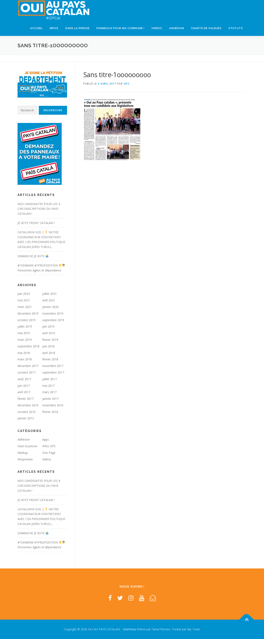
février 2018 (50, 359)
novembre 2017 (52, 366)
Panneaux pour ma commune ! (120, 28)
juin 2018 (48, 346)
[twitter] (120, 598)
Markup (23, 453)
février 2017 (25, 399)
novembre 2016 (52, 405)
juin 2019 (48, 326)
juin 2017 (24, 386)
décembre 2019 (28, 313)
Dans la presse (77, 28)
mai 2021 (24, 300)
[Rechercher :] (28, 110)
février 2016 (50, 412)
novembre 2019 (52, 313)
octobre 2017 (26, 372)
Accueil (36, 28)
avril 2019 (48, 333)
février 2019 (50, 340)
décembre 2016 (28, 405)
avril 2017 (24, 392)
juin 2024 (24, 294)
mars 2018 (25, 359)
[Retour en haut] (246, 619)
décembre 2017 (28, 366)
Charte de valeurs (206, 28)
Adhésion (176, 28)
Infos (54, 28)
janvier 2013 (26, 418)
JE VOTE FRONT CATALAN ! (36, 223)
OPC (127, 83)
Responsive (25, 459)
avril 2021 (48, 300)
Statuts (236, 28)
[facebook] (110, 598)
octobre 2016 (26, 412)
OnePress (129, 629)
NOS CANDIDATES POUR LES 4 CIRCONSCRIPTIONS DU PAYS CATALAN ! (39, 209)
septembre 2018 (28, 346)
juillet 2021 (49, 294)
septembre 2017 (53, 372)
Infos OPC (49, 446)
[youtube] (141, 598)
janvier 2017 (50, 399)
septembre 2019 (53, 320)
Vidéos (156, 28)
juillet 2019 (25, 326)
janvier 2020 (50, 307)
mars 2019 (25, 340)
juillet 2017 (49, 379)
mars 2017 (49, 392)
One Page (48, 453)
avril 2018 (48, 353)
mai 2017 (48, 386)
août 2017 (24, 379)
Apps (45, 439)
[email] (153, 598)
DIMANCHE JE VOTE (31, 256)
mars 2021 (25, 307)
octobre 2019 (26, 320)
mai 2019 (24, 333)
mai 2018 (24, 353)
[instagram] (131, 598)
